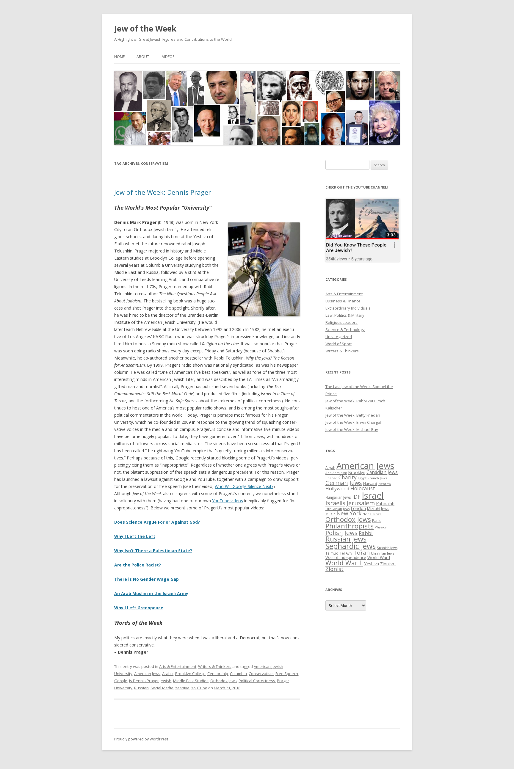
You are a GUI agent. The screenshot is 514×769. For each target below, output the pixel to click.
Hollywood (337, 488)
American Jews (147, 673)
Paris (376, 520)
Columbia (238, 673)
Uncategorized (338, 336)
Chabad (331, 478)
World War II (344, 562)
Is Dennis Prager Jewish (150, 680)
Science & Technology (345, 329)
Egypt (362, 478)
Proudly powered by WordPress (141, 739)
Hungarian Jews (338, 497)
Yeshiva (182, 687)
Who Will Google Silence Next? (244, 486)
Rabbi (366, 533)
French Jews (377, 478)
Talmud (332, 553)
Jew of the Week (145, 28)
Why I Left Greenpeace (138, 608)
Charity (348, 477)
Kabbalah (385, 503)
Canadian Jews (382, 472)
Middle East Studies (191, 680)
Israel (373, 495)
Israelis (335, 503)
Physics (380, 527)
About (143, 56)
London (358, 508)
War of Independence (345, 557)
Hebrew (384, 483)
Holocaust (362, 488)
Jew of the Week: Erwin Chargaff (354, 422)
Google (120, 680)
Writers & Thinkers (214, 666)
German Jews (343, 483)
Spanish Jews (387, 547)
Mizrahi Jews (378, 508)
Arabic (167, 673)
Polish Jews (341, 532)
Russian (141, 687)
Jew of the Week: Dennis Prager (162, 192)
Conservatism (261, 673)
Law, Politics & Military (344, 315)
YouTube (199, 687)
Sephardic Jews (350, 546)
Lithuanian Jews (337, 509)
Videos (168, 56)
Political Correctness (257, 680)
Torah (361, 552)
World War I (378, 557)
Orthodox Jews (223, 680)
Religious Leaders (341, 322)
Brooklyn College (190, 673)
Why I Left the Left (134, 536)
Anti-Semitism (336, 473)
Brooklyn (356, 472)
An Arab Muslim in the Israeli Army (151, 593)
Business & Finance (343, 301)
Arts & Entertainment (177, 666)
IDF (356, 496)
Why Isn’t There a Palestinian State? (153, 550)
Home (119, 56)
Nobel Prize (372, 514)
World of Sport (338, 343)
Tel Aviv (346, 553)
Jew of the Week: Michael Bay (351, 429)
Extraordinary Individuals (348, 308)
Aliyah (330, 467)
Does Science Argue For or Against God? (157, 522)
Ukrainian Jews (382, 553)
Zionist (334, 569)
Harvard (370, 483)
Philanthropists (349, 526)
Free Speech (286, 673)
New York (348, 513)
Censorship (217, 673)
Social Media (162, 687)
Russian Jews (345, 539)
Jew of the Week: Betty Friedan (352, 415)
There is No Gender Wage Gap (146, 579)
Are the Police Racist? (137, 565)
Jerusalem (361, 503)
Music (330, 513)
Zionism (388, 563)
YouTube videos (227, 500)
